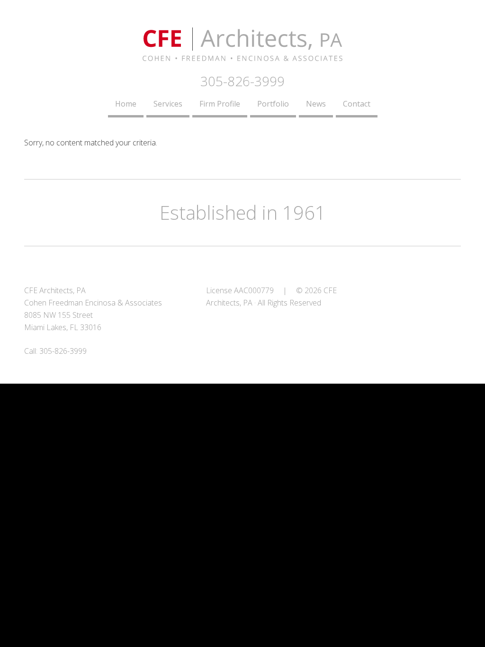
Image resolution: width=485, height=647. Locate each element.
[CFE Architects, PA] (242, 55)
